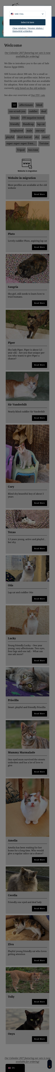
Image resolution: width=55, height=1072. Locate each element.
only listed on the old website (30, 88)
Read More (39, 194)
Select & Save (27, 22)
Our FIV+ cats (38, 95)
